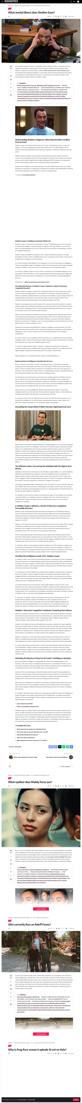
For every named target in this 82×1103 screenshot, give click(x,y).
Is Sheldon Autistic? (29, 175)
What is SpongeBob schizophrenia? (28, 706)
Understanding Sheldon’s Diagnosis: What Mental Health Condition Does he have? (39, 85)
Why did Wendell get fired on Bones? (27, 735)
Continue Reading (41, 909)
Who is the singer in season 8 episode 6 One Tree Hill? (32, 732)
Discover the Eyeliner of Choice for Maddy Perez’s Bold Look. (33, 869)
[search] (71, 1)
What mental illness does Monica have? (37, 282)
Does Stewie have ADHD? (25, 703)
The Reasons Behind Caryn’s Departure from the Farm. (48, 1001)
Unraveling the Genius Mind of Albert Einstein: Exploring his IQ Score (38, 92)
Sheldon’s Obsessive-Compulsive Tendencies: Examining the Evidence (39, 98)
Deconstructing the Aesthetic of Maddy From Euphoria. (46, 871)
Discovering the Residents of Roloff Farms (29, 997)
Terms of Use (31, 1099)
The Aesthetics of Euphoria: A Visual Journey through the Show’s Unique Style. (43, 876)
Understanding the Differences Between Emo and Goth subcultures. (40, 880)
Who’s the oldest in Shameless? (26, 737)
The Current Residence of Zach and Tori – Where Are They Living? (45, 1007)
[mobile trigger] (3, 1)
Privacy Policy (22, 1099)
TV (9, 8)
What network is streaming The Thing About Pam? (31, 729)
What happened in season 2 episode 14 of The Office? (32, 740)
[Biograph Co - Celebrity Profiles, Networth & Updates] (11, 1)
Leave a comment (66, 766)
